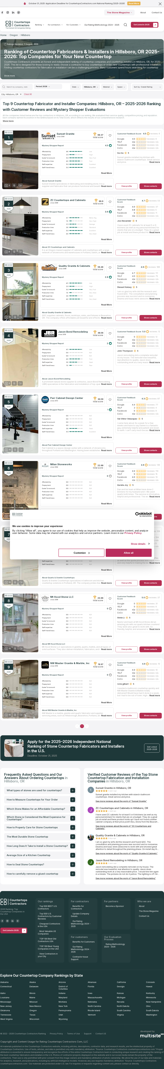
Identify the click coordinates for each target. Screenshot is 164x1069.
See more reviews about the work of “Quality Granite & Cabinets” (127, 853)
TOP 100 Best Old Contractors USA (47, 940)
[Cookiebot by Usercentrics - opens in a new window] (138, 514)
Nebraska (92, 1002)
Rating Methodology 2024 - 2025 (114, 945)
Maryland (63, 997)
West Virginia (6, 1019)
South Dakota (152, 1010)
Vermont (92, 1015)
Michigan (121, 997)
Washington (151, 1015)
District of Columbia (63, 987)
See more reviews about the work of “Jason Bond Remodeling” (126, 878)
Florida (91, 986)
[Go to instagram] (8, 12)
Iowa (90, 993)
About (143, 12)
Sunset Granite (65, 134)
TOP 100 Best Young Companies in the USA (48, 947)
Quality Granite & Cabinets (74, 266)
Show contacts (150, 186)
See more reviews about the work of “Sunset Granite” (121, 801)
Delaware (33, 986)
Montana (63, 1002)
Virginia (120, 1015)
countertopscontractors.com (141, 1049)
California (121, 982)
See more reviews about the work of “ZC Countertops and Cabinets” (123, 827)
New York (63, 1006)
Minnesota (151, 997)
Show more (9, 75)
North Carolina (94, 1006)
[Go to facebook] (2, 12)
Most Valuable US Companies (47, 932)
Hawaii (149, 986)
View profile (126, 186)
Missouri (33, 1002)
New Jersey (6, 1006)
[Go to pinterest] (18, 12)
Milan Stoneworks (61, 464)
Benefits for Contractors (77, 907)
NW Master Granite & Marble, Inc (70, 663)
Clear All (28, 94)
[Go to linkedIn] (13, 12)
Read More (134, 3)
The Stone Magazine (118, 12)
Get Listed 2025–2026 (152, 748)
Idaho (3, 993)
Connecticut (6, 986)
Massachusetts (95, 997)
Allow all (128, 552)
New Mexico (35, 1006)
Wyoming (63, 1019)
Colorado (150, 982)
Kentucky (150, 993)
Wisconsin (34, 1019)
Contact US (100, 1033)
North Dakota (123, 1006)
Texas (32, 1015)
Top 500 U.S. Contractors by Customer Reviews (50, 916)
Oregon (33, 1010)
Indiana (62, 993)
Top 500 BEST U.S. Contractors (47, 907)
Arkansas (92, 982)
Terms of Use (73, 1033)
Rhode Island (94, 1010)
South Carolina (124, 1010)
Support (87, 1033)
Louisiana (4, 997)
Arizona (62, 982)
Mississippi (5, 1002)
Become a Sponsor (115, 906)
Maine (32, 997)
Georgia (120, 986)
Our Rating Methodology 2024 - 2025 (101, 25)
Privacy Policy (56, 1033)
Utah (61, 1015)
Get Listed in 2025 (141, 25)
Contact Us (157, 12)
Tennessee (5, 1015)
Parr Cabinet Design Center (66, 398)
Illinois (32, 993)
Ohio (148, 1006)
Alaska (32, 982)
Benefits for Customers (84, 942)
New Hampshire (153, 1002)
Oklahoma (5, 1010)
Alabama (4, 982)
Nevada (120, 1002)
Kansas (120, 993)
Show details (138, 544)
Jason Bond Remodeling (73, 332)
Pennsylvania (65, 1010)
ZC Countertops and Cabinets (68, 200)
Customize (80, 552)
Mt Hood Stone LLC (62, 597)
